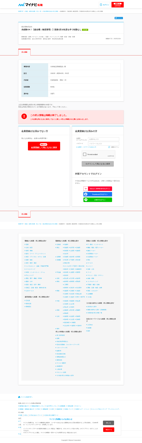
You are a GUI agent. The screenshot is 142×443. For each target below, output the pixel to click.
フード (89, 272)
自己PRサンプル (52, 406)
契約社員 (28, 303)
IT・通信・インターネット (95, 244)
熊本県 (66, 319)
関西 (58, 291)
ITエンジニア (30, 275)
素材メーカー (91, 250)
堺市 (77, 297)
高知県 (66, 313)
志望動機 (62, 406)
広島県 (66, 304)
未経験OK (60, 366)
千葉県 (72, 260)
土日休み (90, 325)
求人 (26, 415)
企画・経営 (29, 247)
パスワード (79, 143)
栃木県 (72, 257)
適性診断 (70, 406)
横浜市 (66, 269)
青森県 (66, 247)
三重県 (66, 284)
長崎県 (78, 316)
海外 (58, 328)
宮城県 (78, 247)
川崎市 (72, 269)
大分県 (72, 319)
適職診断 (45, 409)
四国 (58, 310)
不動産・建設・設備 (93, 284)
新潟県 (66, 272)
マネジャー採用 (61, 372)
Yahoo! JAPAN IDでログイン (100, 189)
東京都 (78, 260)
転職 (20, 415)
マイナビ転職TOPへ (27, 397)
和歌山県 (79, 294)
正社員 (28, 300)
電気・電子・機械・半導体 (34, 278)
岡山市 (66, 307)
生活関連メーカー (92, 257)
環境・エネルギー (92, 291)
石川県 (72, 278)
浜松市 (72, 287)
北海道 (59, 244)
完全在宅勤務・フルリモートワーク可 (68, 344)
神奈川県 (67, 263)
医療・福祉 (29, 260)
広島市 (72, 307)
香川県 (72, 310)
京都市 (66, 297)
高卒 (88, 331)
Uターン (78, 406)
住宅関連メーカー (92, 253)
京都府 (72, 291)
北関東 (59, 257)
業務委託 (28, 306)
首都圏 (59, 260)
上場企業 (59, 369)
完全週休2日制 (61, 354)
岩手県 (72, 247)
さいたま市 (67, 266)
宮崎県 (78, 319)
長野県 (78, 272)
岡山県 (78, 301)
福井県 (78, 278)
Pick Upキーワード (36, 415)
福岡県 (66, 316)
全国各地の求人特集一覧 (94, 313)
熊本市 (80, 325)
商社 (88, 260)
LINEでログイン (100, 200)
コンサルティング (92, 281)
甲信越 (59, 272)
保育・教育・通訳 (31, 263)
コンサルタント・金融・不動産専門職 (37, 266)
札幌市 (66, 244)
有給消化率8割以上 (62, 341)
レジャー (90, 266)
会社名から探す (92, 306)
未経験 (89, 328)
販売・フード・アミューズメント (36, 253)
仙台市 (66, 253)
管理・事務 (29, 250)
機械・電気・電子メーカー (95, 247)
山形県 (72, 250)
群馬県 (78, 257)
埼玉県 (66, 260)
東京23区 (81, 266)
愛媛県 (78, 310)
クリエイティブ (30, 269)
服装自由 (59, 360)
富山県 (66, 278)
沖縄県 (74, 322)
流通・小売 (90, 269)
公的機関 (90, 294)
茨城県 (66, 257)
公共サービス (30, 291)
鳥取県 (66, 301)
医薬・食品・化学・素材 (33, 284)
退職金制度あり (61, 357)
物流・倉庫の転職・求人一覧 (33, 11)
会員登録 (117, 5)
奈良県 (72, 294)
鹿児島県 (67, 322)
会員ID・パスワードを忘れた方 (87, 147)
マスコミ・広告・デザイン (95, 275)
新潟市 (66, 275)
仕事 (52, 409)
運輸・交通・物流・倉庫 (94, 287)
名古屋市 (79, 287)
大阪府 (78, 291)
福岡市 (74, 325)
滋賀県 (66, 291)
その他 (89, 297)
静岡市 (66, 287)
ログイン (106, 5)
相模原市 (79, 269)
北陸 (58, 278)
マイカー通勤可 (61, 363)
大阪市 (72, 297)
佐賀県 (72, 316)
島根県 (72, 301)
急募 (58, 338)
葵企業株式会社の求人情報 (50, 11)
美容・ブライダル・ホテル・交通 (36, 257)
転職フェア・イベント (82, 409)
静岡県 (72, 281)
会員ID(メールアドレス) (81, 139)
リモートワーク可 (62, 347)
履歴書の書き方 (24, 406)
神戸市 (83, 297)
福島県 (78, 250)
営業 (27, 244)
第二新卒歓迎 (61, 335)
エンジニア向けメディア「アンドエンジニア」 (106, 409)
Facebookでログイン (100, 194)
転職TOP (20, 11)
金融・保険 (90, 278)
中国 (58, 301)
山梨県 (72, 272)
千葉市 (75, 266)
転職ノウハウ (69, 409)
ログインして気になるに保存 (98, 164)
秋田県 (66, 250)
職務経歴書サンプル (38, 406)
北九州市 (67, 325)
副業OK (59, 351)
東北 (58, 247)
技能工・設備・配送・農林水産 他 (36, 287)
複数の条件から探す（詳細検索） (97, 309)
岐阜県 (66, 281)
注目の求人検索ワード (51, 415)
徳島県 (66, 310)
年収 (38, 409)
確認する (109, 429)
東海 (58, 281)
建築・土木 (29, 281)
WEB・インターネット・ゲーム (35, 272)
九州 (58, 316)
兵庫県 (66, 294)
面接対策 (59, 409)
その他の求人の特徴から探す (65, 375)
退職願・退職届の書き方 (26, 409)
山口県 (72, 304)
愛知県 (78, 281)
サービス (90, 263)
